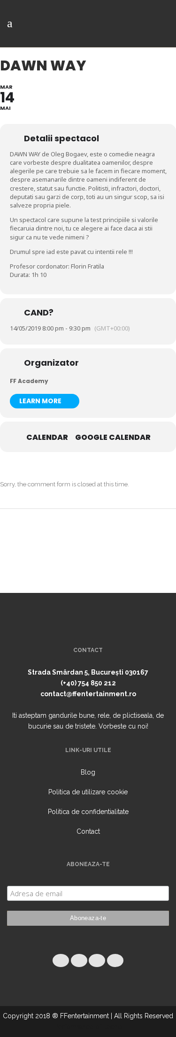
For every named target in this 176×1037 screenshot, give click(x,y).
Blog (88, 772)
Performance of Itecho (88, 1026)
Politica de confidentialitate (88, 811)
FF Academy (29, 381)
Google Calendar (113, 437)
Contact (88, 831)
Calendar (47, 437)
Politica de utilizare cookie (88, 792)
